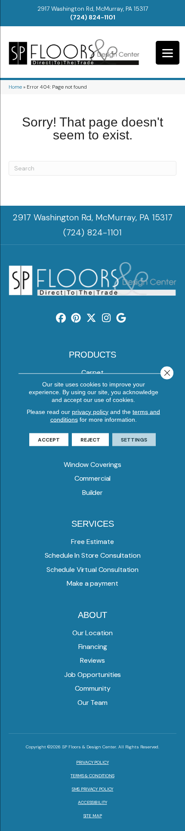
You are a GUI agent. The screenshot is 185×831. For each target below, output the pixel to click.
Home (15, 86)
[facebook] (61, 318)
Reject (90, 439)
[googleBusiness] (121, 318)
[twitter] (91, 318)
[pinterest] (76, 318)
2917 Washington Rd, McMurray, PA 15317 (92, 8)
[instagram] (106, 318)
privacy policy (90, 411)
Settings (134, 439)
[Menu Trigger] (167, 53)
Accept (49, 439)
